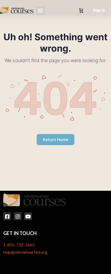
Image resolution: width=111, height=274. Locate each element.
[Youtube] (28, 216)
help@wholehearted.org (25, 252)
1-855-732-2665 (19, 244)
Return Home (55, 139)
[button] (40, 10)
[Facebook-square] (7, 216)
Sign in (99, 10)
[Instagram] (18, 216)
